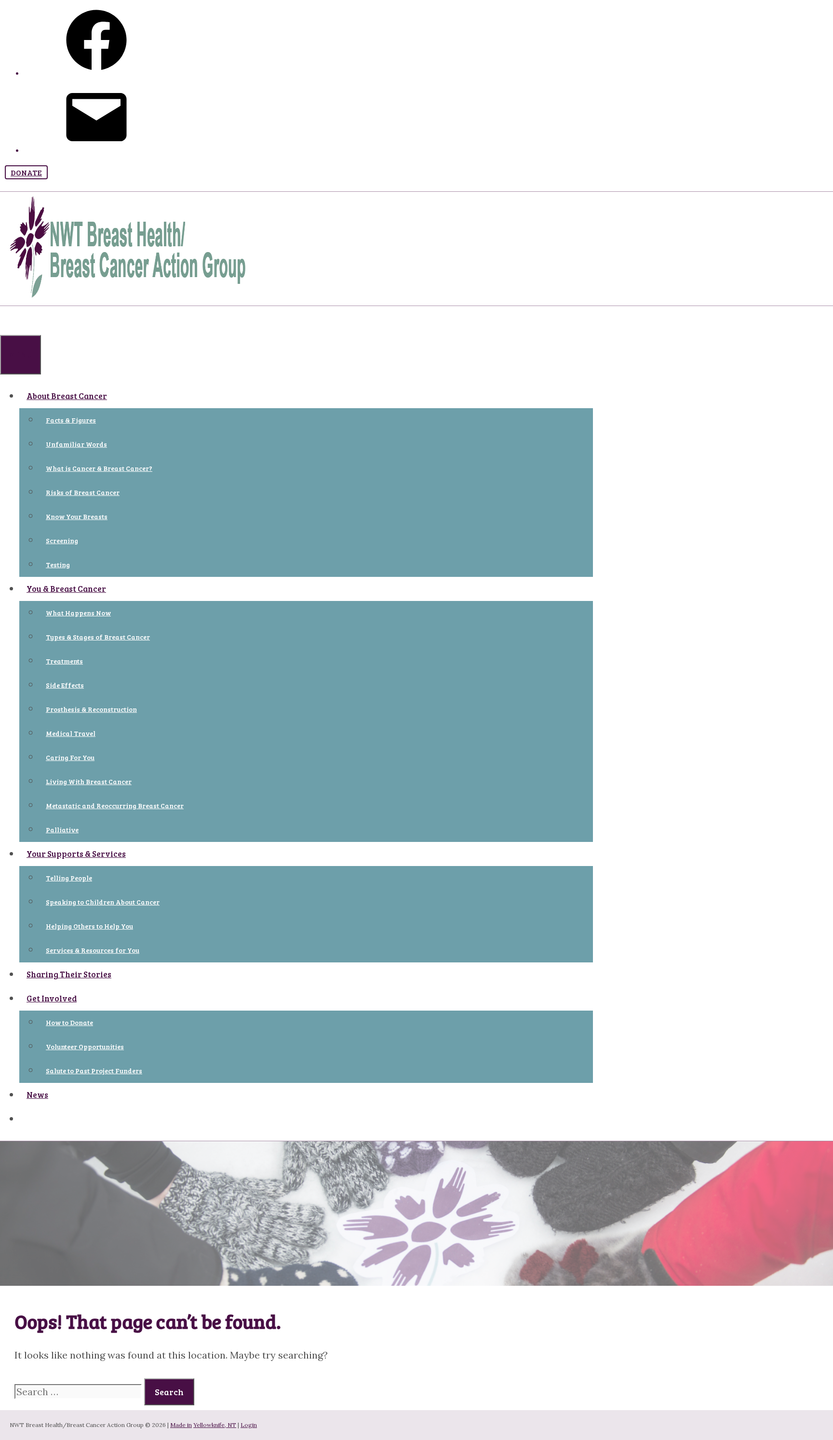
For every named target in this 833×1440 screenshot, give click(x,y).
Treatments (64, 661)
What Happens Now (78, 612)
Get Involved (52, 998)
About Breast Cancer (67, 395)
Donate (26, 172)
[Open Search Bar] (7, 317)
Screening (62, 540)
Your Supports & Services (76, 853)
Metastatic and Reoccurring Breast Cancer (115, 805)
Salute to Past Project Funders (94, 1070)
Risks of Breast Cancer (83, 492)
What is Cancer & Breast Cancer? (99, 468)
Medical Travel (70, 733)
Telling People (69, 877)
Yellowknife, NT (214, 1424)
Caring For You (70, 757)
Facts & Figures (71, 420)
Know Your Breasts (76, 516)
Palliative (62, 829)
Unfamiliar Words (76, 444)
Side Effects (65, 685)
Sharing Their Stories (69, 974)
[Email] (96, 150)
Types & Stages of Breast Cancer (98, 636)
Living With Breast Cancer (89, 781)
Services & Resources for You (92, 950)
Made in (181, 1424)
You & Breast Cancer (66, 588)
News (37, 1094)
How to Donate (69, 1022)
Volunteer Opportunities (85, 1046)
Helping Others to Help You (89, 926)
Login (249, 1424)
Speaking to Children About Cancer (103, 902)
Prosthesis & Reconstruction (91, 709)
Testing (58, 564)
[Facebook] (96, 73)
